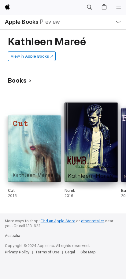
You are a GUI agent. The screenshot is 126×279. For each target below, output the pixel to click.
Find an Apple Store (58, 221)
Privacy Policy (17, 252)
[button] (89, 7)
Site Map (88, 252)
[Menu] (118, 7)
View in (30, 56)
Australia (12, 236)
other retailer (92, 221)
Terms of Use (47, 252)
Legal (70, 252)
